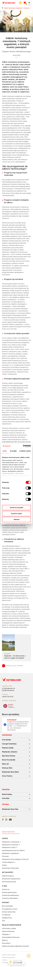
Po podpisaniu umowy (9, 909)
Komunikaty (6, 943)
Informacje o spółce (9, 928)
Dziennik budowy (8, 876)
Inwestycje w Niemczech (10, 868)
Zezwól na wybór (16, 513)
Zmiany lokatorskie (8, 912)
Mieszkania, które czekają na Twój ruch (15, 859)
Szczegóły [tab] (13, 451)
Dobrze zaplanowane (9, 892)
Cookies (4, 960)
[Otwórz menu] (29, 3)
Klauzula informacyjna (9, 955)
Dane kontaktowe (8, 931)
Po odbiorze (6, 915)
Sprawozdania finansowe (10, 937)
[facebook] (3, 819)
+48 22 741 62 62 (7, 696)
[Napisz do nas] (20, 3)
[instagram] (6, 819)
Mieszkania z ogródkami (10, 853)
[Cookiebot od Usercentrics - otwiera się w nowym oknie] (23, 446)
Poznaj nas (5, 889)
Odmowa (16, 519)
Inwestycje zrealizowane (10, 895)
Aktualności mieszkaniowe (11, 879)
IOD (3, 921)
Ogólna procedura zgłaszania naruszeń (15, 946)
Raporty (5, 940)
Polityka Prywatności (8, 957)
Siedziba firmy (7, 918)
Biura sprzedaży (7, 906)
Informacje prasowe (9, 882)
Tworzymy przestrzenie (10, 898)
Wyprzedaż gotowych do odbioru (13, 850)
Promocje (5, 856)
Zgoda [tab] (5, 451)
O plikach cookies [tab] (25, 451)
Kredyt (4, 865)
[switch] (28, 488)
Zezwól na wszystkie (16, 507)
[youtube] (10, 819)
